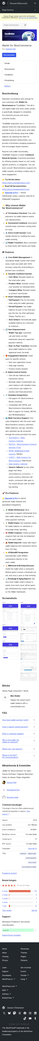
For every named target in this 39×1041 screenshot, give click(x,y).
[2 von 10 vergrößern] (16, 627)
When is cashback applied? (13, 734)
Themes (24, 953)
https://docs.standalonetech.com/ (15, 189)
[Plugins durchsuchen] (25, 25)
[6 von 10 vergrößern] (34, 636)
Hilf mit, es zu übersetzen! (28, 18)
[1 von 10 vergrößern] (16, 605)
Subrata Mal (10, 49)
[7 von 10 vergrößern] (34, 647)
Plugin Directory (8, 10)
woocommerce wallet (29, 867)
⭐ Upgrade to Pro (10, 498)
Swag (24, 979)
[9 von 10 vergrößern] (34, 664)
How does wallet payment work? (15, 720)
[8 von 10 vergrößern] (34, 655)
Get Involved (26, 967)
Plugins (23, 956)
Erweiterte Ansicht (9, 873)
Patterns (24, 960)
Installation (8, 75)
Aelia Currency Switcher (18, 464)
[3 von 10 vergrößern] (16, 643)
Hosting (5, 956)
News (4, 953)
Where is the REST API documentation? (10, 756)
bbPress (6, 994)
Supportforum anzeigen (11, 935)
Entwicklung (9, 80)
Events (23, 971)
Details (7, 63)
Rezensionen (9, 69)
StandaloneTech (13, 790)
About (4, 949)
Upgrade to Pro (11, 193)
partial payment (31, 858)
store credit (32, 862)
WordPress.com (9, 986)
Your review (6, 910)
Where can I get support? (12, 749)
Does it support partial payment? (15, 727)
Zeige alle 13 (32, 848)
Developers (6, 975)
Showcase (25, 949)
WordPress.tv (8, 979)
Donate (25, 975)
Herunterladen (9, 55)
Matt (5, 990)
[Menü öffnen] (35, 3)
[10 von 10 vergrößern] (34, 675)
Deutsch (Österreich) (15, 1008)
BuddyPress (8, 998)
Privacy (5, 960)
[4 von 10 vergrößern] (34, 605)
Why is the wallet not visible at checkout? (10, 741)
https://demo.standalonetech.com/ (16, 183)
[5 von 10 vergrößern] (34, 629)
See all (34, 910)
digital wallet (32, 853)
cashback (23, 853)
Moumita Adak (12, 797)
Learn (4, 967)
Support (7, 86)
